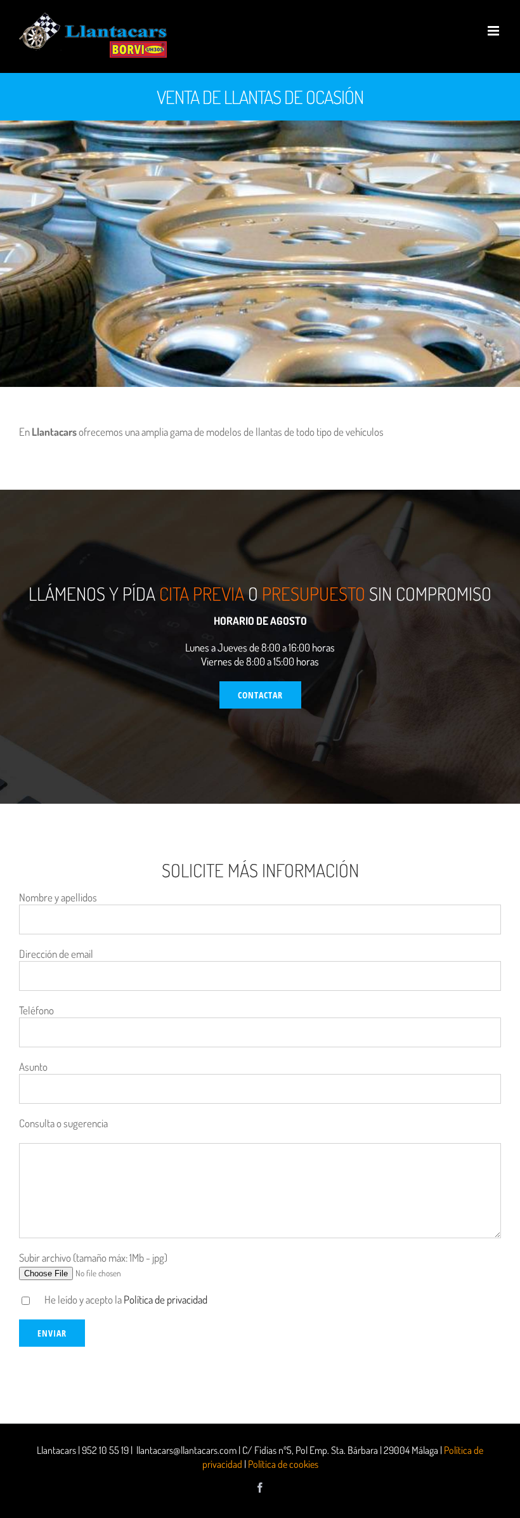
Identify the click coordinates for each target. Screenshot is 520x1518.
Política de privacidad (165, 1299)
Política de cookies (283, 1464)
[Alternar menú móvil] (494, 30)
